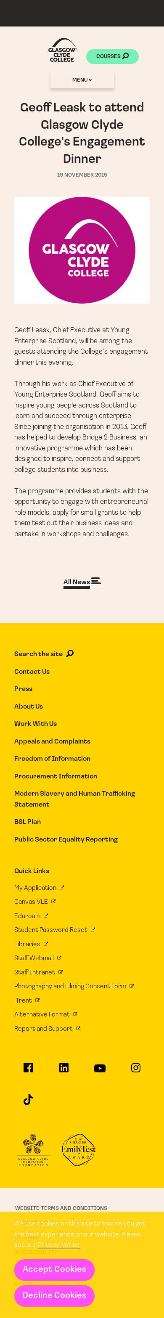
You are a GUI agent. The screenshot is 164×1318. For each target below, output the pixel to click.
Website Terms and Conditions (61, 1208)
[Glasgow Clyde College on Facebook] (28, 1071)
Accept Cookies (54, 1269)
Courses (109, 56)
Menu (80, 80)
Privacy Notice (59, 1245)
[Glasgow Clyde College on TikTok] (28, 1103)
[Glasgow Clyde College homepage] (63, 50)
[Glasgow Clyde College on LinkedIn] (64, 1071)
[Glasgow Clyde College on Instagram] (136, 1071)
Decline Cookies (54, 1296)
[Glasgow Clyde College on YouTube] (100, 1072)
